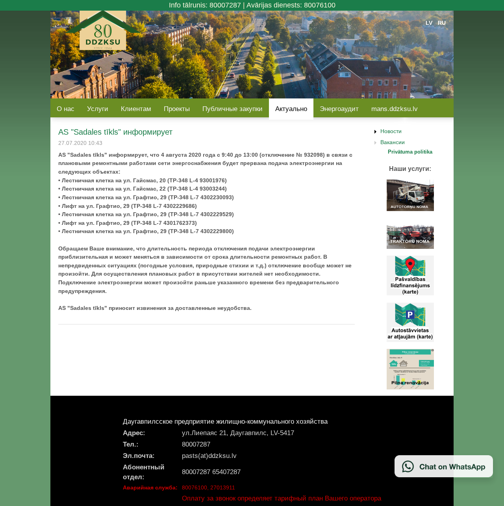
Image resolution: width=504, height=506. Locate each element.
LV (429, 23)
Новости (391, 131)
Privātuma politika (410, 152)
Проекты (177, 109)
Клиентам (136, 109)
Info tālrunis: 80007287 (205, 5)
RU (442, 23)
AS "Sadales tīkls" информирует (115, 132)
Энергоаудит (339, 109)
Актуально (291, 109)
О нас (65, 109)
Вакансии (392, 142)
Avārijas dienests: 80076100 (290, 5)
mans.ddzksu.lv (394, 109)
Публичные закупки (232, 109)
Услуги (97, 109)
